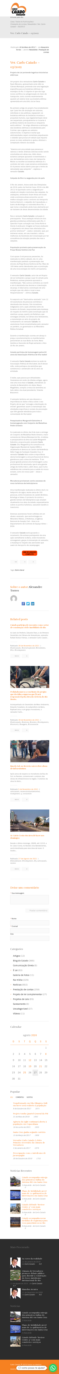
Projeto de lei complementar (27, 994)
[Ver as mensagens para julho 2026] (13, 1035)
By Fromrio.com (26, 1369)
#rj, (35, 861)
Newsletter (32, 24)
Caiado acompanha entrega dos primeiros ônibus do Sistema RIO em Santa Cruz (34, 1179)
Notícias (17, 984)
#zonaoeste (33, 724)
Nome (14, 919)
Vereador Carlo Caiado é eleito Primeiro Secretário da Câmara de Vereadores (29, 1142)
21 (40, 1066)
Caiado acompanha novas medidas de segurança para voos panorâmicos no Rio (34, 1220)
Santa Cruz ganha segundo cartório (29, 1132)
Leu (11, 1097)
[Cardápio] (47, 7)
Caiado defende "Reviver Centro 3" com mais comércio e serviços (33, 1207)
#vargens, (23, 724)
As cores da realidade (32, 1259)
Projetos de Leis (21, 999)
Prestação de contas (18, 24)
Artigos (16, 956)
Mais (17, 656)
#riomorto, (14, 724)
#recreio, (33, 722)
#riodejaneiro (20, 650)
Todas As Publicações (24, 22)
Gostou (30, 1097)
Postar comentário (38, 910)
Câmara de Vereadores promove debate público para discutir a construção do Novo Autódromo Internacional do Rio (34, 1276)
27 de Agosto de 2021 (27, 859)
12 (30, 1060)
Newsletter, (33, 50)
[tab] (11, 1098)
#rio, (12, 650)
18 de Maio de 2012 (27, 47)
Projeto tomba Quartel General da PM (30, 1114)
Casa (12, 22)
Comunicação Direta (23, 965)
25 (24, 1072)
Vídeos (16, 1013)
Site (12, 934)
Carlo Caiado (40, 1185)
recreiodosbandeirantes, (30, 791)
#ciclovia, (25, 722)
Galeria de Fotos (21, 975)
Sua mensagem (18, 893)
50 (16, 562)
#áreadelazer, (16, 861)
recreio (13, 863)
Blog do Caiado (20, 960)
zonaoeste (27, 794)
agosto (30, 1035)
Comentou (20, 1097)
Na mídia (18, 980)
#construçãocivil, (28, 648)
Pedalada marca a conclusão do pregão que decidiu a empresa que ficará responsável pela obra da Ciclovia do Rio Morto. (29, 695)
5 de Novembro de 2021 (28, 789)
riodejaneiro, (15, 794)
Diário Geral (19, 570)
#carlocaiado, (15, 648)
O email (15, 926)
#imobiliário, (41, 648)
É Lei (15, 970)
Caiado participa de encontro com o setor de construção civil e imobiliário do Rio (29, 626)
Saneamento (19, 1004)
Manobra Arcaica (30, 1289)
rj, (21, 794)
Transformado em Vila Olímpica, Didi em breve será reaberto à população (30, 1104)
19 (30, 1066)
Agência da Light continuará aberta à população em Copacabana (30, 1123)
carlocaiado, (15, 791)
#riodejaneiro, (43, 722)
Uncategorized (20, 1008)
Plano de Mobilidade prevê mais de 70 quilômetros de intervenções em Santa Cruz (35, 1193)
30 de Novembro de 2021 (28, 646)
